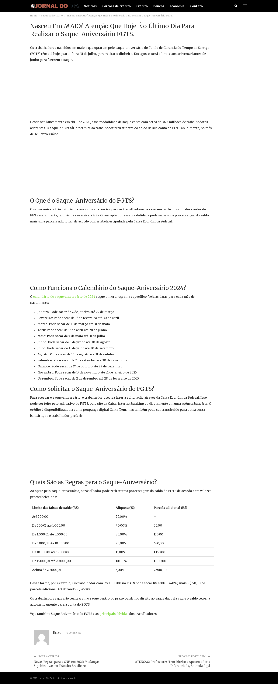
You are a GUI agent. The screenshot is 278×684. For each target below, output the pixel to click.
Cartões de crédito (116, 6)
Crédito (142, 6)
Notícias (90, 6)
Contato (196, 6)
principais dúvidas (113, 614)
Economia (177, 6)
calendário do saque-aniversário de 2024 (64, 296)
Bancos (158, 6)
